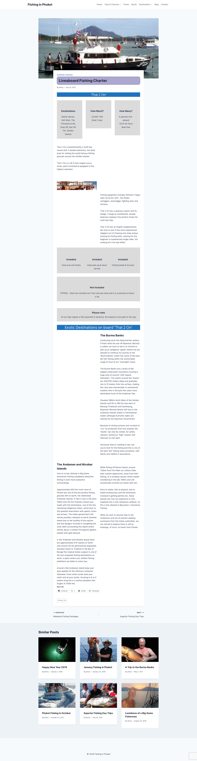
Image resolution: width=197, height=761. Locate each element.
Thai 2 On (62, 600)
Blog (157, 4)
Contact (164, 4)
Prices (126, 4)
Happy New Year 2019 (54, 667)
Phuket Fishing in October (56, 713)
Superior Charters (65, 75)
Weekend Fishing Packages (65, 615)
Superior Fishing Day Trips (132, 615)
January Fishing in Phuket (98, 667)
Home (99, 4)
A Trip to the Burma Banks (139, 667)
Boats (134, 4)
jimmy (61, 87)
